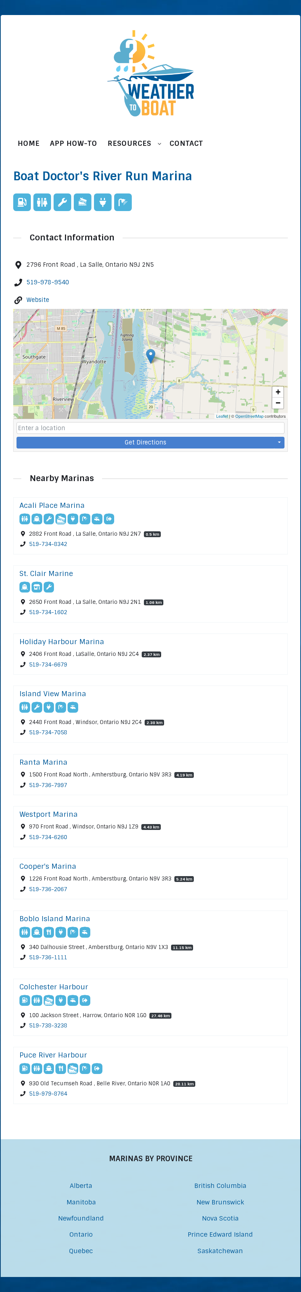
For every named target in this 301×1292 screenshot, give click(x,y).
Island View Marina (52, 693)
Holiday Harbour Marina (61, 641)
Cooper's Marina (47, 866)
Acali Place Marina (52, 505)
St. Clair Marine (46, 573)
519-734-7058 (48, 733)
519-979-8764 (48, 1093)
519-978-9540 (47, 282)
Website (37, 300)
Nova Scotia (220, 1218)
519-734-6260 (48, 837)
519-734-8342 (48, 544)
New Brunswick (220, 1202)
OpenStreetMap (249, 416)
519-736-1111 (48, 957)
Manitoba (81, 1202)
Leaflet (222, 416)
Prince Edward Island (220, 1234)
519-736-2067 (48, 889)
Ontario (81, 1234)
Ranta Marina (43, 762)
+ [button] (278, 391)
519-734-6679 (48, 664)
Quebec (81, 1251)
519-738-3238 (48, 1025)
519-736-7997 (48, 785)
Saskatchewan (220, 1251)
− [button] (278, 402)
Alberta (81, 1185)
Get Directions (145, 442)
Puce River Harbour (53, 1055)
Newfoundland (81, 1218)
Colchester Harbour (53, 987)
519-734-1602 (48, 612)
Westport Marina (48, 814)
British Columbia (220, 1185)
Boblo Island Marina (54, 918)
